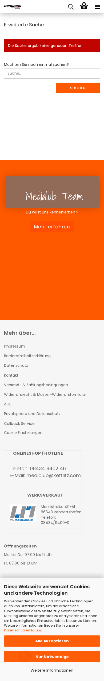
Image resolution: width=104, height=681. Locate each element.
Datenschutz (16, 365)
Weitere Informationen (52, 670)
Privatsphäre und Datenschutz (32, 413)
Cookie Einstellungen (23, 432)
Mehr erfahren (52, 227)
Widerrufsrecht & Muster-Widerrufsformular (45, 394)
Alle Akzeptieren (52, 641)
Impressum (14, 346)
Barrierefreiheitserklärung (27, 355)
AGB (7, 404)
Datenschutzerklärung (23, 630)
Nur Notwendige (52, 656)
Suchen (78, 88)
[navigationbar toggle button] (97, 7)
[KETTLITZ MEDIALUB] (10, 7)
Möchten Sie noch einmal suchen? (36, 64)
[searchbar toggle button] (70, 7)
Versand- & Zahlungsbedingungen (36, 385)
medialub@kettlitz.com (53, 475)
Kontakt (11, 375)
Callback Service (19, 423)
